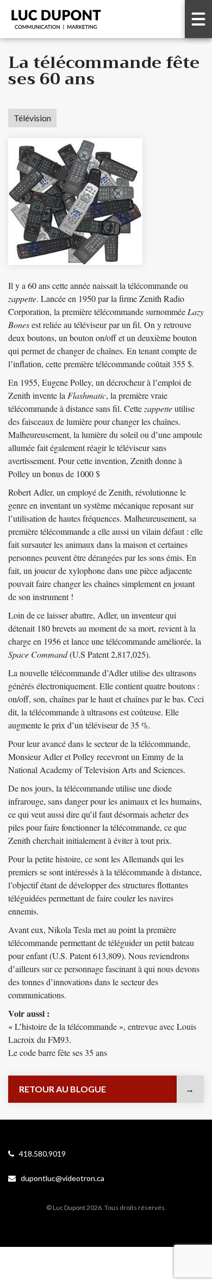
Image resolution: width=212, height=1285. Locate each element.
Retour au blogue (62, 1089)
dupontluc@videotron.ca (60, 1178)
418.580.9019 (40, 1153)
